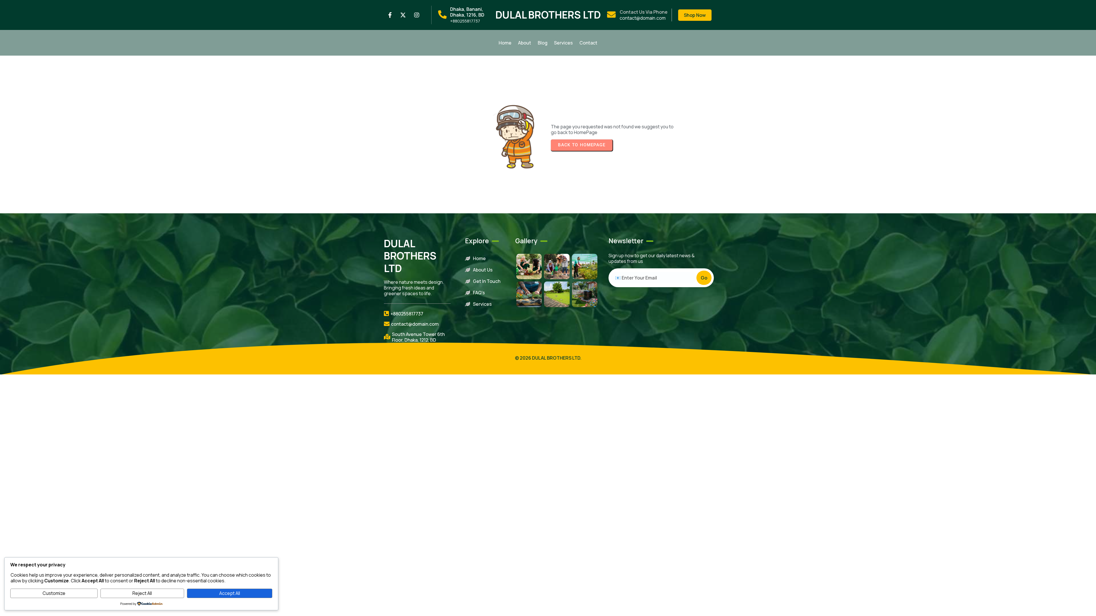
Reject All (142, 593)
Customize (54, 593)
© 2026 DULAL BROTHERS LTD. (548, 358)
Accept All (229, 593)
